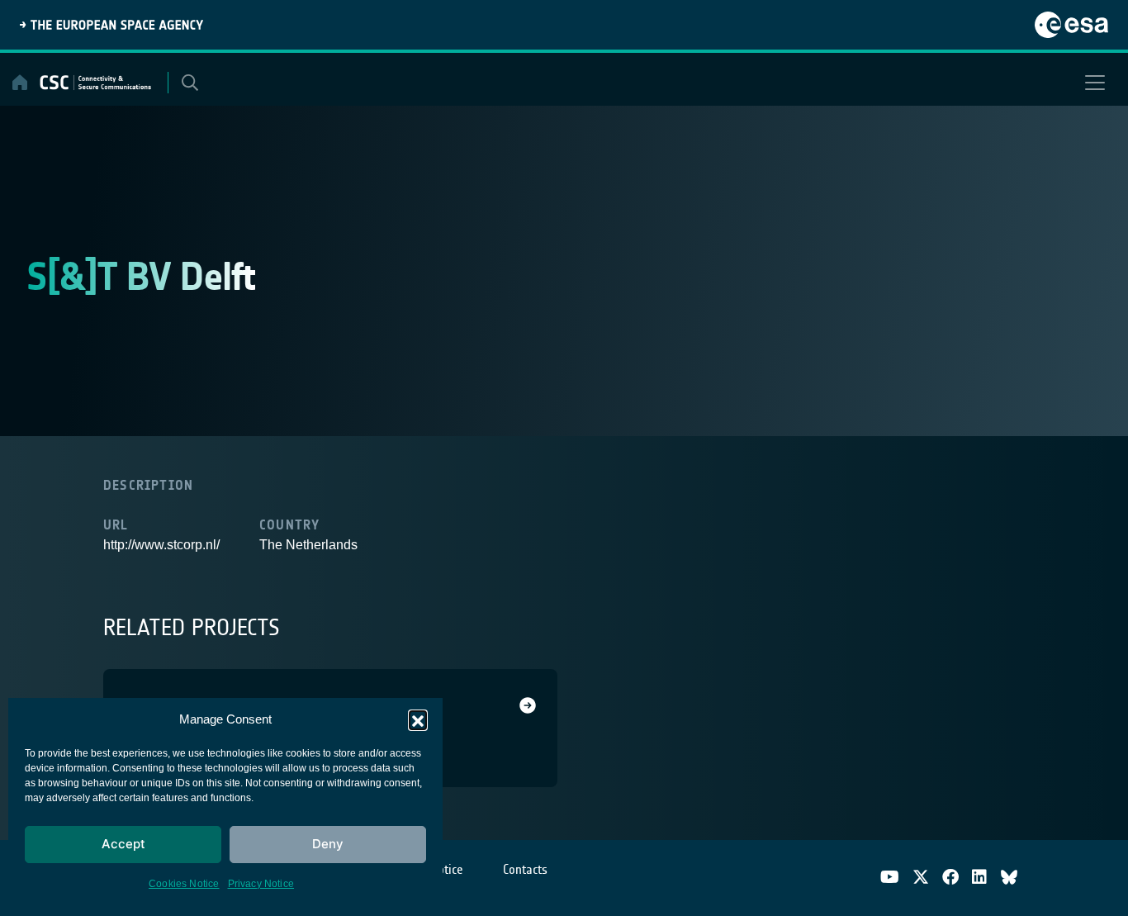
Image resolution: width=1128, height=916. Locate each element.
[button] (418, 719)
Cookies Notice (184, 884)
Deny (328, 844)
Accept (123, 844)
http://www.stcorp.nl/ (161, 545)
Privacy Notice (261, 884)
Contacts (525, 869)
